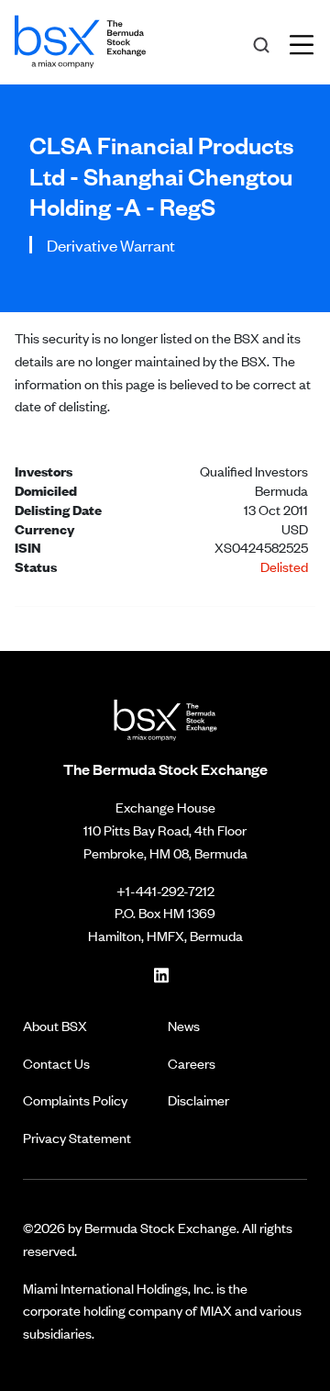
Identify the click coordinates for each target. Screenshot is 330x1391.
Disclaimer (198, 1099)
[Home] (80, 38)
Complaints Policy (75, 1099)
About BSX (55, 1025)
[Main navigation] (307, 42)
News (184, 1025)
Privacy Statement (77, 1137)
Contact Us (56, 1062)
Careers (191, 1062)
